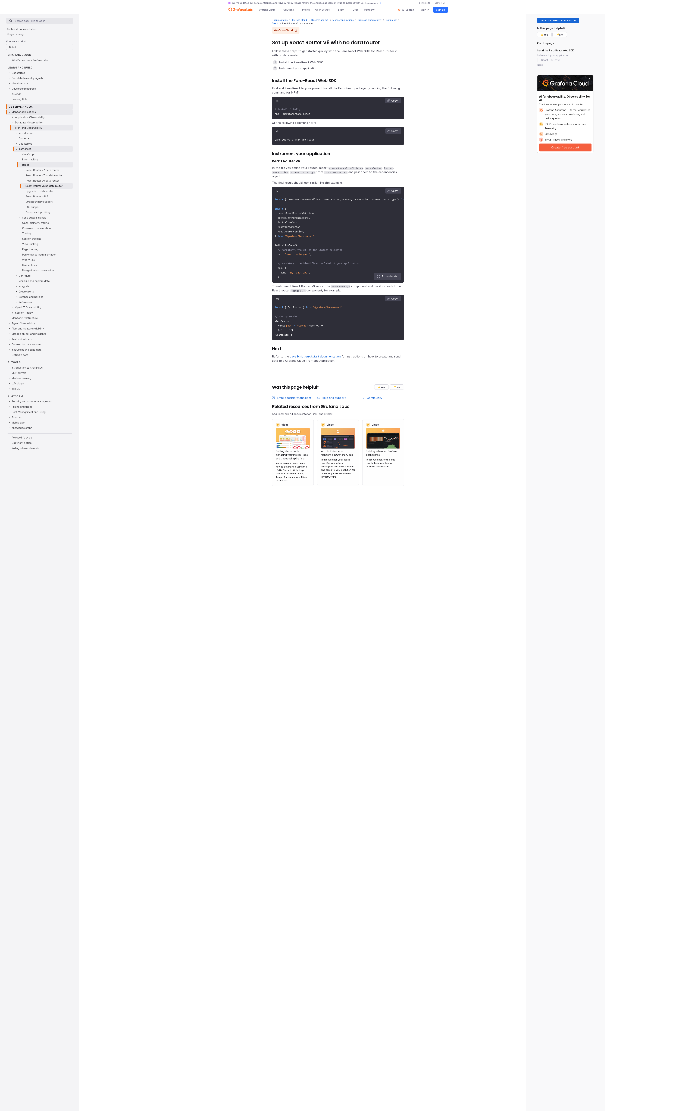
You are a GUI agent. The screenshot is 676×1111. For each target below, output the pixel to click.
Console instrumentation (36, 228)
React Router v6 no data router (44, 185)
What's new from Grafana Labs (30, 60)
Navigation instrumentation (38, 270)
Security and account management (32, 401)
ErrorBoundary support (39, 201)
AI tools (14, 362)
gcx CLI (16, 388)
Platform (15, 396)
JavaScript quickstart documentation (315, 356)
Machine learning (21, 378)
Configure (24, 275)
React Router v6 (551, 59)
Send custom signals (34, 217)
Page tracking (30, 249)
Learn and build (20, 67)
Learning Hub (19, 99)
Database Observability (29, 122)
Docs (355, 9)
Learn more (371, 3)
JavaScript (28, 154)
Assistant (17, 417)
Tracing (26, 233)
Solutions (288, 9)
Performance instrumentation (39, 254)
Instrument (391, 20)
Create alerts (26, 291)
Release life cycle (22, 437)
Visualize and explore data (34, 280)
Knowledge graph (22, 427)
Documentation (280, 20)
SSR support (33, 207)
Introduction (26, 133)
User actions (29, 265)
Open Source (322, 9)
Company (369, 9)
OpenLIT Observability (28, 307)
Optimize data (20, 354)
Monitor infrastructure (25, 317)
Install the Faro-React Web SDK (555, 50)
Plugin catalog (15, 34)
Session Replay (24, 312)
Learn (341, 9)
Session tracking (31, 238)
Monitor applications (343, 20)
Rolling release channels (25, 448)
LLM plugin (18, 383)
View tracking (30, 243)
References (25, 302)
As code (16, 93)
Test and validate (22, 339)
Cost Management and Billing (29, 411)
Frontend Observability (369, 20)
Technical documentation (21, 29)
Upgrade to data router (39, 191)
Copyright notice (22, 442)
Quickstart (25, 138)
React (275, 23)
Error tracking (30, 159)
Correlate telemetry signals (27, 78)
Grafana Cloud (267, 9)
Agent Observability (23, 323)
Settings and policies (31, 296)
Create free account (565, 147)
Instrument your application (553, 55)
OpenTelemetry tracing (35, 222)
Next (540, 64)
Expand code (389, 276)
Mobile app (18, 422)
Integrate (24, 286)
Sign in (425, 9)
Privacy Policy (285, 2)
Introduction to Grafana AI (27, 367)
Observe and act (319, 20)
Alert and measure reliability (28, 328)
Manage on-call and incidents (29, 333)
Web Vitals (28, 259)
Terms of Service (263, 2)
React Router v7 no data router (44, 175)
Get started (18, 72)
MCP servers (19, 372)
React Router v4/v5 (37, 196)
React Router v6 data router (42, 180)
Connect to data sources (26, 344)
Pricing (306, 9)
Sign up (440, 9)
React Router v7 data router (42, 170)
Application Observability (30, 117)
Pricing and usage (22, 406)
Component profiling (38, 212)
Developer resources (24, 88)
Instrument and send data (27, 349)
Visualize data (20, 83)
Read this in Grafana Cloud (557, 20)
